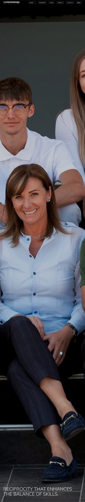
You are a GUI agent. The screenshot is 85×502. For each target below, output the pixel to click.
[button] (32, 2)
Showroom (42, 2)
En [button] (79, 2)
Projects (60, 2)
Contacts (70, 2)
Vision (51, 2)
